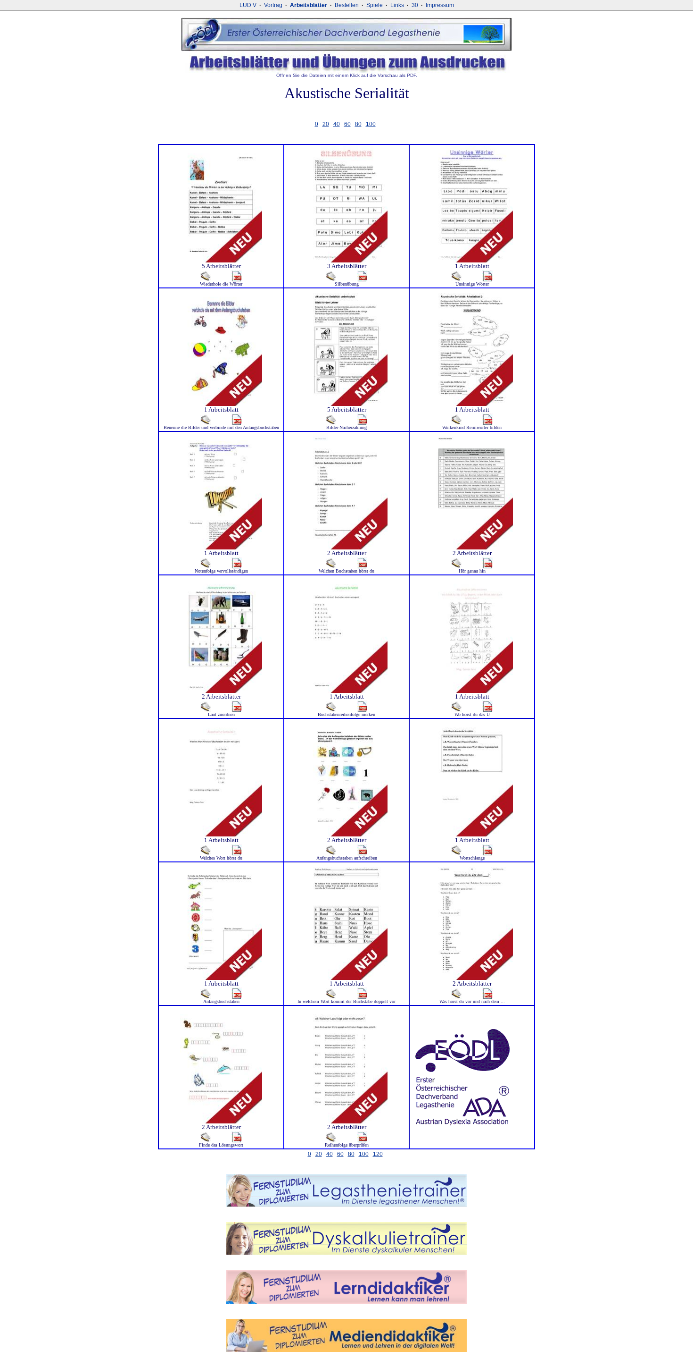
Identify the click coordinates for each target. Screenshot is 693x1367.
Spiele (374, 5)
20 (325, 124)
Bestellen (347, 5)
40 (336, 124)
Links (397, 5)
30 (415, 5)
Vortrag (273, 5)
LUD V (247, 5)
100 (371, 124)
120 (378, 1154)
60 (347, 124)
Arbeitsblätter (308, 5)
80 (358, 124)
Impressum (440, 5)
